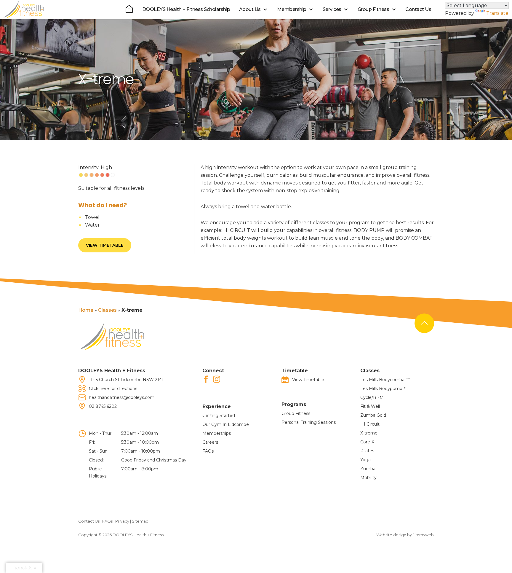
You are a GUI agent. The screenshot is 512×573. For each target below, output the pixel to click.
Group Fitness (373, 9)
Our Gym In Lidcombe (225, 424)
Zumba (367, 468)
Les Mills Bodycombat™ (385, 379)
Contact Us (418, 9)
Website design (391, 534)
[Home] (129, 9)
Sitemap (140, 521)
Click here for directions (113, 388)
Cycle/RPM (372, 397)
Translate (497, 13)
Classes (107, 310)
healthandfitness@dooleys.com (121, 397)
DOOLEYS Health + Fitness (138, 534)
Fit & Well (370, 406)
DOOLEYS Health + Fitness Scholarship (186, 9)
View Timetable (105, 245)
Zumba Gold (373, 415)
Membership (291, 9)
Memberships (216, 433)
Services (332, 9)
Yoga (365, 459)
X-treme (368, 433)
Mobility (368, 477)
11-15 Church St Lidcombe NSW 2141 (126, 379)
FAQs (208, 451)
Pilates (367, 450)
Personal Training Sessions (308, 422)
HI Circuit (370, 424)
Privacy (122, 521)
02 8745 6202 (103, 406)
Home (85, 310)
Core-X (367, 442)
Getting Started (218, 415)
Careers (210, 442)
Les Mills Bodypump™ (383, 388)
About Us (250, 9)
